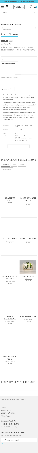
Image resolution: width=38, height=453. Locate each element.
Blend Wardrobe (28, 316)
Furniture (9, 24)
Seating (26, 125)
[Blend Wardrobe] (28, 307)
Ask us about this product (18, 146)
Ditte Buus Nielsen (10, 281)
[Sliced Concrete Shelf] (28, 188)
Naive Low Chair (28, 238)
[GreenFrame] (28, 267)
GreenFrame (28, 276)
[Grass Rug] (10, 188)
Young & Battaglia (10, 361)
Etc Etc (29, 241)
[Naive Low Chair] (28, 229)
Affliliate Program (6, 416)
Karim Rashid (29, 319)
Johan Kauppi (28, 278)
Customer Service (6, 410)
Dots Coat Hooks (10, 238)
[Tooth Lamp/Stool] (10, 307)
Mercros (11, 200)
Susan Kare (7, 44)
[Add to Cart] (10, 207)
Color (2, 59)
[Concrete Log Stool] (10, 347)
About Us (3, 407)
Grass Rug (10, 198)
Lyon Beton (29, 203)
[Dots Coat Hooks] (10, 229)
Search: (34, 12)
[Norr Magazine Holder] (10, 267)
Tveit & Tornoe (10, 241)
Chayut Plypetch (11, 321)
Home (3, 24)
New (21, 125)
